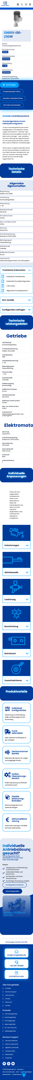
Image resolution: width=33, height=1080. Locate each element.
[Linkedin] (4, 1063)
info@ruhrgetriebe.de (16, 955)
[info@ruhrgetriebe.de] (16, 951)
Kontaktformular (16, 976)
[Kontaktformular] (16, 973)
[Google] (8, 1063)
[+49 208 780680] (16, 962)
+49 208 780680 (16, 965)
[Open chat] (24, 1074)
